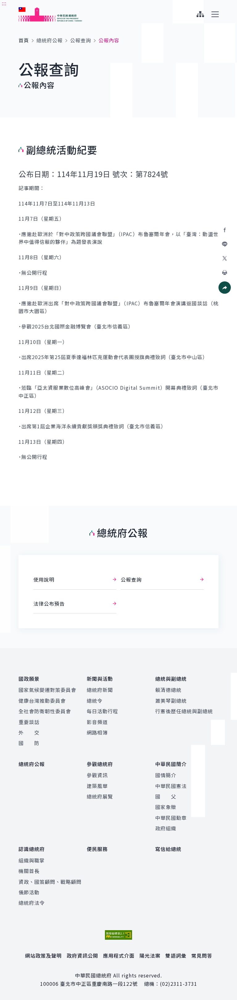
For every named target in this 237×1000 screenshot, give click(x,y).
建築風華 (97, 786)
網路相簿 (97, 732)
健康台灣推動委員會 (42, 700)
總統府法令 (32, 902)
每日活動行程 (102, 711)
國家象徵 (165, 807)
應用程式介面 (119, 955)
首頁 (24, 40)
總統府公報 (49, 40)
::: (4, 3)
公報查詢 (80, 40)
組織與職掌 (32, 860)
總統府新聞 (100, 689)
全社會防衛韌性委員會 (45, 711)
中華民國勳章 (171, 817)
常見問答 (201, 955)
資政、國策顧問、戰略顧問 (50, 881)
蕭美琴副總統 (171, 700)
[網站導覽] (200, 14)
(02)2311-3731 (178, 983)
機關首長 (29, 871)
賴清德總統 (168, 689)
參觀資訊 (97, 775)
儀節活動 (29, 892)
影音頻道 (97, 722)
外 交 (29, 732)
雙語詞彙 (175, 955)
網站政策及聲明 (43, 955)
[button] (224, 288)
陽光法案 (149, 955)
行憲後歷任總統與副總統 (184, 711)
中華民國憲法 (171, 786)
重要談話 (29, 722)
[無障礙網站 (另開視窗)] (118, 935)
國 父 (165, 796)
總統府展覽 (100, 796)
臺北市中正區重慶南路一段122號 (99, 983)
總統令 (94, 700)
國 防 (29, 743)
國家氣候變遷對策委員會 (47, 689)
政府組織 (165, 828)
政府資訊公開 (82, 955)
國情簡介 (165, 775)
